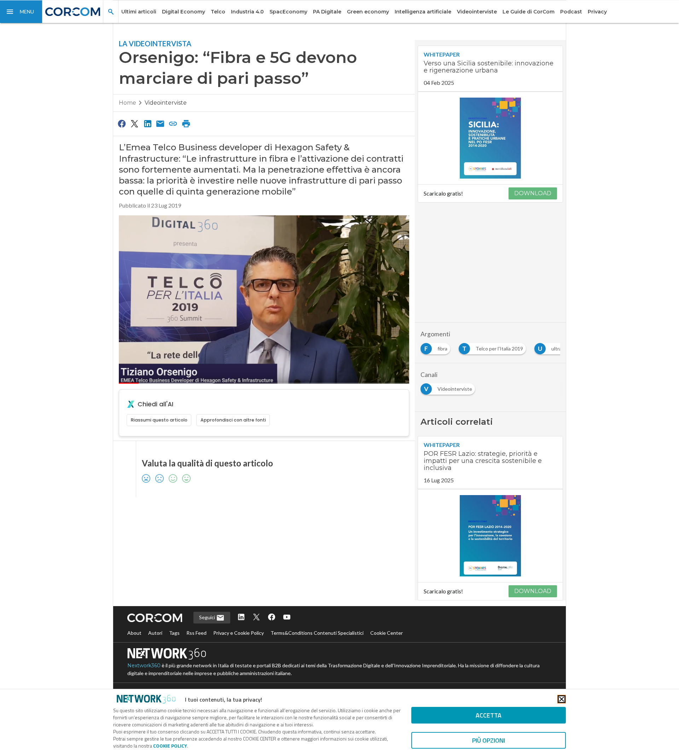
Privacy (597, 11)
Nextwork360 (144, 665)
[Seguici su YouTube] (287, 618)
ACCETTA (488, 715)
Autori (155, 633)
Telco (218, 11)
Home (127, 102)
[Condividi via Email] (160, 123)
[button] (21, 11)
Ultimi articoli (138, 11)
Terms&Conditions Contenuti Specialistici (317, 633)
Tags (174, 633)
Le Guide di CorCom (529, 11)
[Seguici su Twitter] (256, 618)
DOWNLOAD (532, 193)
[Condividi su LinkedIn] (147, 123)
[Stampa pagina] (186, 123)
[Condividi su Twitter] (134, 123)
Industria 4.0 (247, 11)
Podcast (571, 11)
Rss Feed (196, 633)
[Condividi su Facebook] (121, 123)
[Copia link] (173, 123)
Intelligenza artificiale (423, 11)
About (134, 633)
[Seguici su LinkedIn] (241, 618)
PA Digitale (327, 11)
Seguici (207, 617)
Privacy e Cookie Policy (238, 633)
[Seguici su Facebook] (271, 618)
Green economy (368, 11)
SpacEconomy (288, 11)
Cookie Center (386, 633)
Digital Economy (183, 11)
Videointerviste (477, 11)
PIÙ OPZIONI (488, 740)
